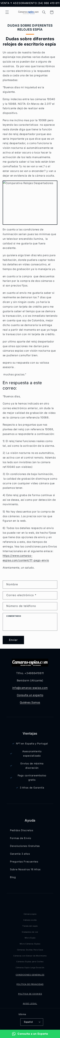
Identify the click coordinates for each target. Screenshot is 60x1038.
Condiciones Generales (30, 975)
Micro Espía (30, 938)
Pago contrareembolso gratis (32, 777)
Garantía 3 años (20, 853)
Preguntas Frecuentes (24, 861)
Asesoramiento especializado (32, 753)
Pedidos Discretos (21, 830)
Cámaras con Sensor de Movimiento (29, 956)
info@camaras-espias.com (30, 687)
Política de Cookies (30, 994)
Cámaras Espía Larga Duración (30, 968)
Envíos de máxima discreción (31, 765)
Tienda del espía (30, 926)
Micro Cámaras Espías (30, 944)
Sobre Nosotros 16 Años (25, 869)
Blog (13, 877)
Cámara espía (30, 914)
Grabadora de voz (30, 932)
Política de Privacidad (30, 984)
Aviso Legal (30, 1003)
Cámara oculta (30, 920)
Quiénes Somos (30, 702)
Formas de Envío (20, 838)
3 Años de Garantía (32, 787)
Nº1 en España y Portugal (32, 743)
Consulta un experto (30, 695)
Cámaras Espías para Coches (30, 962)
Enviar (13, 640)
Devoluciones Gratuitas (25, 845)
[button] (7, 12)
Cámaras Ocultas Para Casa (30, 950)
